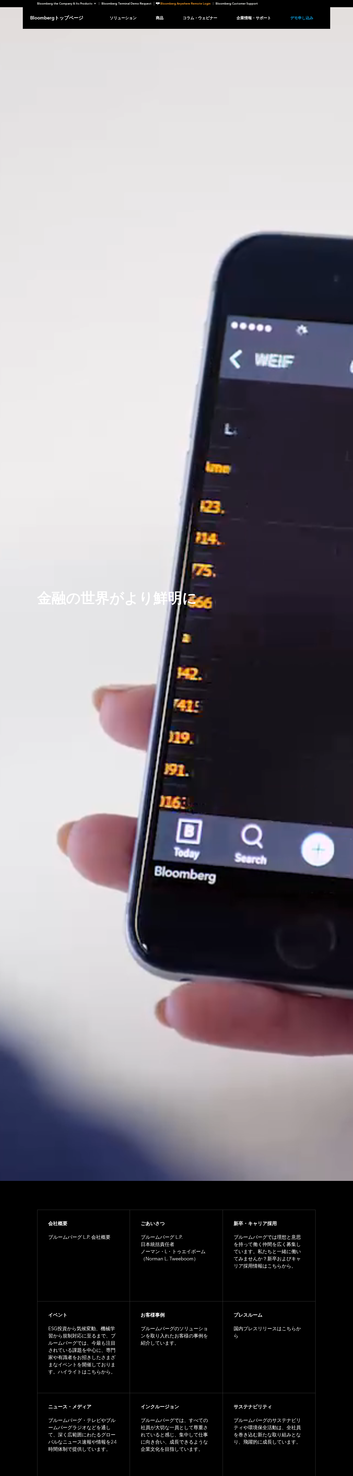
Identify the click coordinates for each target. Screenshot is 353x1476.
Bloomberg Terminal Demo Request (127, 3)
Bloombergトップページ (56, 18)
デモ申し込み (301, 17)
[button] (68, 3)
